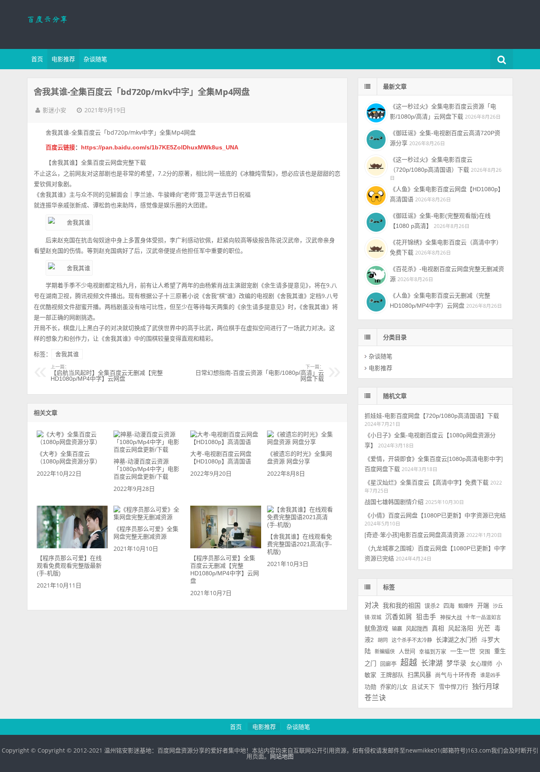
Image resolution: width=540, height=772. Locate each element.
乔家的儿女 (394, 687)
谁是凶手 (490, 675)
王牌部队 (392, 675)
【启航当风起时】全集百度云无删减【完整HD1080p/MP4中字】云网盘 (107, 373)
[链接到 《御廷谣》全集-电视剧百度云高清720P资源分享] (375, 138)
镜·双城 (372, 617)
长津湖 (432, 663)
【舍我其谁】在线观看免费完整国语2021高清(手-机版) (299, 544)
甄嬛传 (465, 606)
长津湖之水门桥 (456, 640)
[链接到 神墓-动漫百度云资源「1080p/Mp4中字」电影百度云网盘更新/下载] (148, 449)
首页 (37, 59)
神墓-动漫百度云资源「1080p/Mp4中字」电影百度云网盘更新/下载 (146, 469)
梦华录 (456, 663)
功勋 (370, 686)
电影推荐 (63, 59)
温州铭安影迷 (82, 23)
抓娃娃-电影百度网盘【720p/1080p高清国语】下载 (431, 415)
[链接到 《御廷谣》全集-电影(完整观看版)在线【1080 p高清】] (375, 221)
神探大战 (451, 617)
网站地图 (282, 756)
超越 (408, 662)
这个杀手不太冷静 (412, 640)
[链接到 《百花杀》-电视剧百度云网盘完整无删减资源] (375, 274)
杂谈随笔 (95, 59)
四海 (448, 606)
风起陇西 (417, 629)
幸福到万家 (432, 652)
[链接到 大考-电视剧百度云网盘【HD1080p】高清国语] (225, 442)
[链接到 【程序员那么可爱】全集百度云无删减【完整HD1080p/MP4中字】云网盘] (225, 546)
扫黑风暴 (419, 675)
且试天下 (423, 687)
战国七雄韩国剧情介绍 (394, 501)
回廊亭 (388, 664)
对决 (371, 605)
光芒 (484, 628)
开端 (483, 605)
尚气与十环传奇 (455, 675)
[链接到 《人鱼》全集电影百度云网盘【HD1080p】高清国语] (375, 194)
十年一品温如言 (483, 617)
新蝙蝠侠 (385, 652)
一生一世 (462, 651)
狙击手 (426, 616)
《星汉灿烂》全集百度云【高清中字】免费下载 (426, 482)
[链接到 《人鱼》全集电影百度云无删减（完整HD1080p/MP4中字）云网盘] (375, 301)
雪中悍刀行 (453, 686)
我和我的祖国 (402, 605)
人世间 (407, 651)
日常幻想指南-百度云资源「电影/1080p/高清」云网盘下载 (259, 373)
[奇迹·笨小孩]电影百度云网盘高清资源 (414, 534)
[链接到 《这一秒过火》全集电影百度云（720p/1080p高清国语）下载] (375, 165)
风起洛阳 (460, 628)
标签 (389, 587)
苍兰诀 (375, 698)
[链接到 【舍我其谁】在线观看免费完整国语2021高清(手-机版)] (302, 524)
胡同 (383, 640)
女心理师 (481, 664)
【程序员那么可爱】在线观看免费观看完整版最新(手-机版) (69, 566)
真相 (438, 628)
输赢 (397, 629)
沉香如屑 (398, 616)
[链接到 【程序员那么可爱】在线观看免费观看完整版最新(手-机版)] (72, 546)
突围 (484, 652)
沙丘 (498, 606)
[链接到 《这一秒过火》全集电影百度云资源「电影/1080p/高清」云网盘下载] (375, 111)
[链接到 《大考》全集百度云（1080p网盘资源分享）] (72, 442)
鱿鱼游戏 (376, 628)
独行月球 (485, 686)
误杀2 (432, 606)
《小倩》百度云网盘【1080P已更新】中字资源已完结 (435, 515)
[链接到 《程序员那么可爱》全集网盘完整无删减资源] (148, 517)
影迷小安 (54, 110)
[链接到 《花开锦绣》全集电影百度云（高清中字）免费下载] (375, 247)
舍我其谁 (67, 354)
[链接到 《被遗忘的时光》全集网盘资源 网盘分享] (302, 442)
